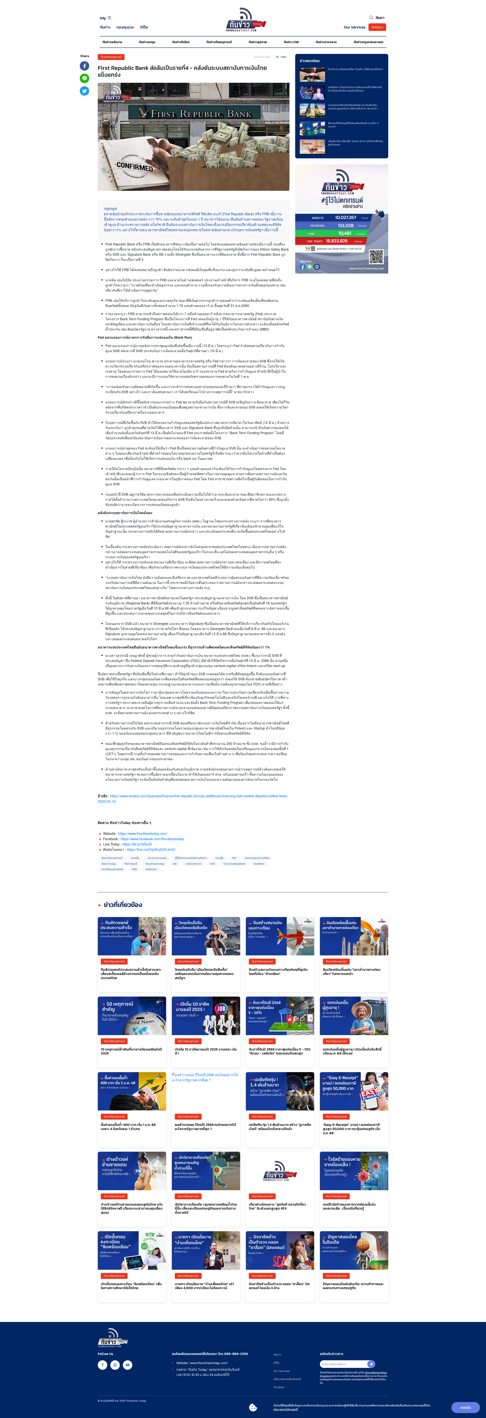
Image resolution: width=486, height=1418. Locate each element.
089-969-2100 (236, 1354)
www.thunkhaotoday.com (208, 1362)
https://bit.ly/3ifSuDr (137, 843)
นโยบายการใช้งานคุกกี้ (285, 1410)
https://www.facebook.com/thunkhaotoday (152, 838)
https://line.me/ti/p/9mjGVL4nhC (151, 849)
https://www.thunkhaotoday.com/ (142, 833)
